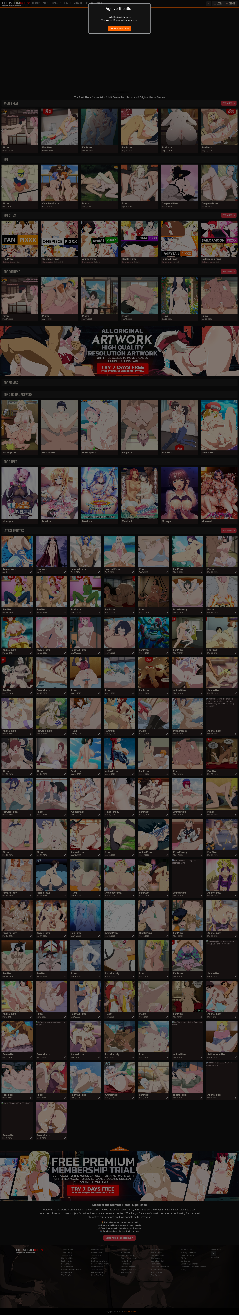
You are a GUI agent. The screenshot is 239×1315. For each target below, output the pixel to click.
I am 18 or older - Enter (119, 28)
